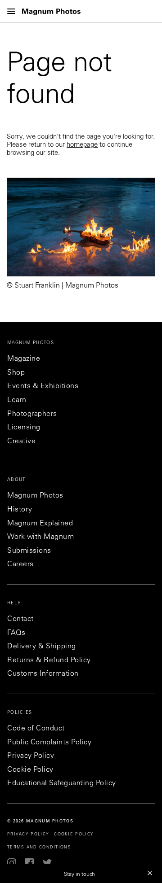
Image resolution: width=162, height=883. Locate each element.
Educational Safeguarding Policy (61, 783)
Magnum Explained (40, 523)
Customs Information (43, 674)
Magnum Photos (35, 495)
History (19, 509)
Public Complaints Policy (49, 742)
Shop (16, 372)
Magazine (23, 359)
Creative (21, 441)
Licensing (23, 427)
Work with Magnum (40, 537)
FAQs (16, 633)
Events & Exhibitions (42, 386)
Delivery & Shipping (41, 646)
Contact (20, 619)
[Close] (150, 872)
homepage (82, 145)
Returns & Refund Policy (49, 660)
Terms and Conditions (39, 847)
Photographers (32, 414)
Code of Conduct (36, 728)
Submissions (29, 551)
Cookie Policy (30, 770)
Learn (17, 400)
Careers (20, 564)
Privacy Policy (30, 756)
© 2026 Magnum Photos (40, 821)
